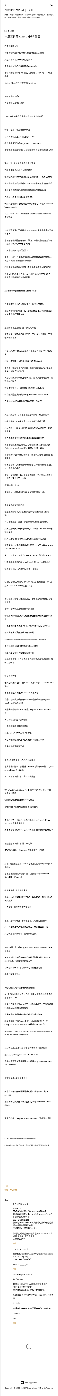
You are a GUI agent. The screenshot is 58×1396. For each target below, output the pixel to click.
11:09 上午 (30, 1275)
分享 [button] (6, 1186)
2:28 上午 (26, 1249)
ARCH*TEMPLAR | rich (19, 10)
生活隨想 (13, 1190)
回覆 (14, 1243)
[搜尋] (51, 4)
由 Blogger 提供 (31, 1382)
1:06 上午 (26, 1204)
